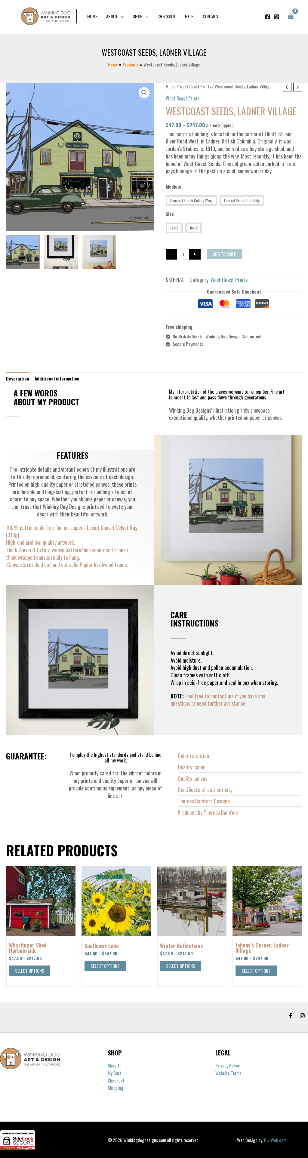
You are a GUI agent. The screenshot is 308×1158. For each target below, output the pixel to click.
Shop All (114, 1065)
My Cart (114, 1073)
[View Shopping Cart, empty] (290, 16)
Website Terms (228, 1073)
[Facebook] (267, 17)
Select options (29, 970)
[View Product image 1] (23, 252)
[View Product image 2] (61, 252)
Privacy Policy (227, 1065)
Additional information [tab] (57, 378)
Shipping (115, 1087)
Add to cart (224, 254)
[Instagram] (276, 17)
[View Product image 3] (99, 252)
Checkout (116, 1080)
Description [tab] (17, 378)
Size (170, 214)
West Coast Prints (195, 86)
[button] (121, 16)
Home (171, 86)
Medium (173, 186)
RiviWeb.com (275, 1140)
